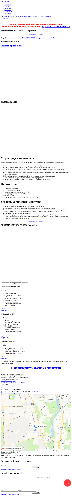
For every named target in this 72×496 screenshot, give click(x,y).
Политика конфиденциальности (11, 393)
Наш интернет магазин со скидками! (36, 368)
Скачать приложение (11, 45)
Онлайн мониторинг (7, 16)
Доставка (7, 6)
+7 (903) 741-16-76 (19, 382)
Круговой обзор (19, 16)
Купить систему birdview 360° (10, 452)
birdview (5, 1)
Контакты (7, 13)
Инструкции (8, 11)
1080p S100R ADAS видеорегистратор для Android (39, 38)
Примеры (7, 10)
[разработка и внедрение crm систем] (1, 388)
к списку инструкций (36, 34)
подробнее (36, 391)
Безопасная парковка (31, 16)
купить (3, 308)
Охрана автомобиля (45, 16)
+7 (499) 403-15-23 (6, 382)
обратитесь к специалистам (56, 26)
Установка (7, 8)
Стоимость (7, 5)
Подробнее (4, 310)
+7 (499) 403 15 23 (6, 18)
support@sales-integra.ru (8, 381)
